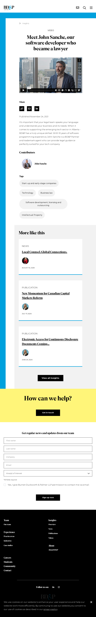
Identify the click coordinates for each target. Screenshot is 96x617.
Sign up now (48, 497)
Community (9, 566)
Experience (9, 532)
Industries (7, 541)
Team (6, 520)
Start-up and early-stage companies (39, 183)
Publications (53, 533)
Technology (27, 193)
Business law (47, 193)
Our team (7, 524)
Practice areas (9, 536)
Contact (7, 570)
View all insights (50, 378)
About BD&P (53, 550)
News (50, 529)
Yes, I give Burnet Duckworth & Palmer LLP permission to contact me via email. (48, 484)
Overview (52, 524)
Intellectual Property (32, 215)
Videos (51, 538)
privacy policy (50, 609)
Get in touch (48, 413)
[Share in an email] (29, 108)
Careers (7, 557)
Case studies (8, 545)
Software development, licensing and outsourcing (43, 204)
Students (8, 562)
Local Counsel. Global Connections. (44, 252)
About (51, 545)
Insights (25, 23)
